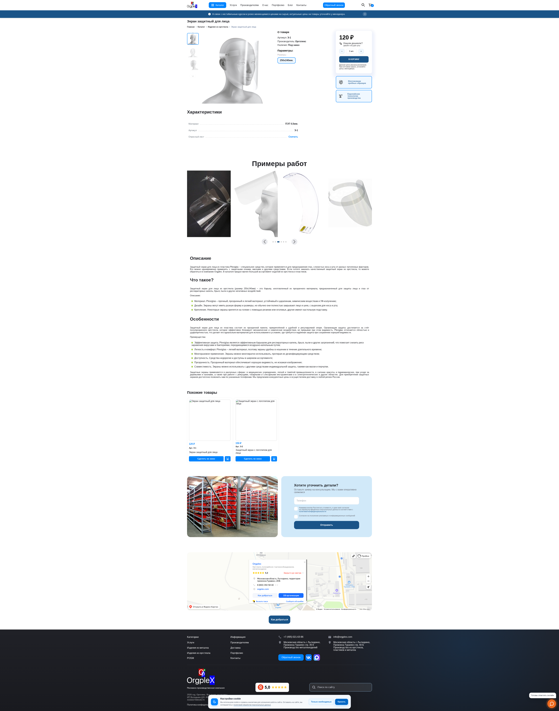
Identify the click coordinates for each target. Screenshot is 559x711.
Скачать (293, 136)
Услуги (233, 5)
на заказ (206, 459)
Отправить (326, 525)
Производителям (249, 5)
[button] (265, 242)
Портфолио (278, 5)
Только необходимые (321, 702)
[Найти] (314, 687)
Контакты (301, 5)
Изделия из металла (198, 648)
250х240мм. (286, 60)
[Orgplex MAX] (317, 657)
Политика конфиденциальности (203, 704)
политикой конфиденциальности (312, 511)
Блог (290, 5)
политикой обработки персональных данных (252, 705)
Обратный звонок (333, 5)
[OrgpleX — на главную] (201, 677)
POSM (190, 658)
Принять (342, 702)
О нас (265, 5)
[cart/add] (228, 458)
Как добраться (279, 619)
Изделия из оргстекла (198, 653)
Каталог (220, 5)
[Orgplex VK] (308, 657)
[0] (370, 5)
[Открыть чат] (551, 703)
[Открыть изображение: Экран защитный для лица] (209, 236)
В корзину (354, 59)
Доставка (235, 648)
